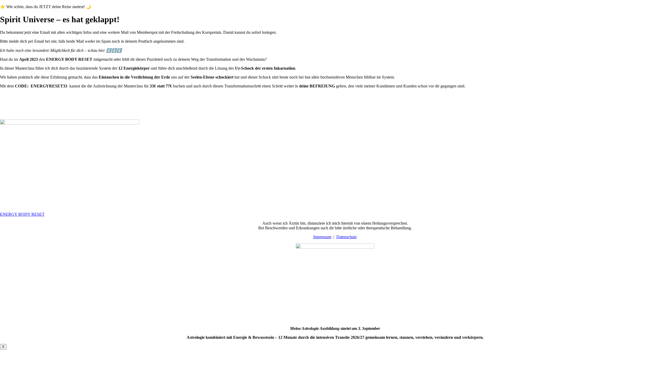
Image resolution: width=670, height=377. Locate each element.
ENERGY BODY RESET (22, 214)
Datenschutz (346, 237)
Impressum (322, 237)
